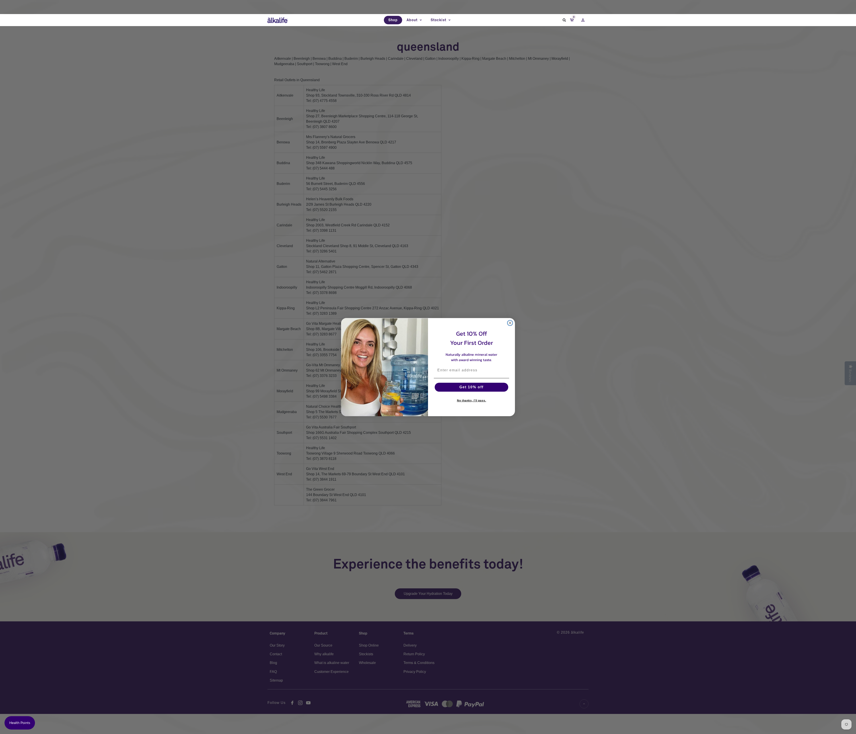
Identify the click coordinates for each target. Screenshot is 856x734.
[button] (414, 20)
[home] (278, 20)
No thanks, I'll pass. (471, 400)
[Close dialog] (510, 323)
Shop (393, 20)
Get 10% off (471, 387)
